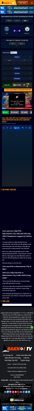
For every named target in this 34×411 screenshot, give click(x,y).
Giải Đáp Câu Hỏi (11, 360)
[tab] (7, 85)
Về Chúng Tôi (8, 355)
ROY (6, 112)
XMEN (25, 112)
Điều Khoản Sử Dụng (13, 357)
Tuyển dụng (24, 360)
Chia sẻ (28, 85)
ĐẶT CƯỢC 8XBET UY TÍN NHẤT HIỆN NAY (18, 90)
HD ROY (15, 112)
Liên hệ (26, 357)
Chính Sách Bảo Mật (23, 355)
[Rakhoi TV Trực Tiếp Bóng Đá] (8, 3)
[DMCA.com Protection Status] (17, 400)
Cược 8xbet (23, 3)
